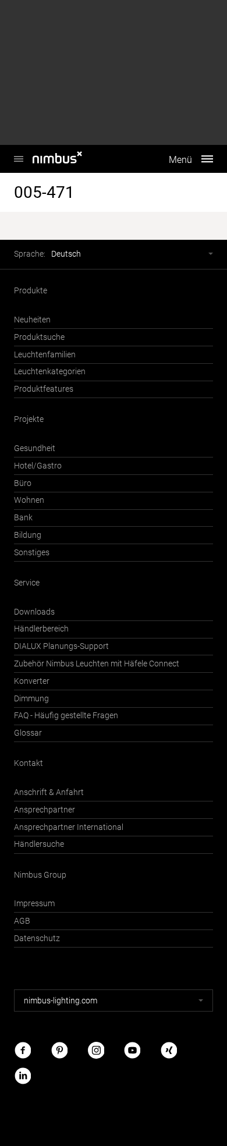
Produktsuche (39, 337)
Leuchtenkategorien (50, 372)
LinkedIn (22, 1075)
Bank (23, 518)
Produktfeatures (43, 389)
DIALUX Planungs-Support (61, 646)
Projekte (29, 419)
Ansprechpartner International (68, 827)
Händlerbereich (41, 629)
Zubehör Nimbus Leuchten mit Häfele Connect (96, 664)
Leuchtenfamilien (45, 355)
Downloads (34, 612)
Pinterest (59, 1050)
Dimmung (31, 699)
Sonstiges (31, 553)
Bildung (27, 535)
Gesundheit (34, 448)
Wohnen (29, 500)
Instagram (96, 1050)
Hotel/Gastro (38, 466)
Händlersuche (39, 844)
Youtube (132, 1050)
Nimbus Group (40, 875)
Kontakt (28, 763)
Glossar (28, 733)
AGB (22, 921)
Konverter (31, 681)
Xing (169, 1050)
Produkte (30, 291)
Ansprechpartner (44, 810)
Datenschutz (37, 938)
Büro (22, 483)
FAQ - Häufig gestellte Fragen (66, 716)
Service (27, 583)
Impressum (34, 904)
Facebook (22, 1050)
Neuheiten (32, 320)
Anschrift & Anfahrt (49, 792)
